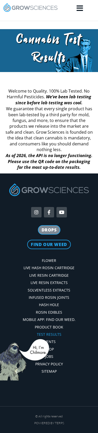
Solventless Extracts (49, 290)
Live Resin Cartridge (49, 275)
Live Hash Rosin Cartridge (49, 267)
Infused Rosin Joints (49, 297)
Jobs (49, 356)
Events (49, 341)
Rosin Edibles (49, 312)
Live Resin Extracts (49, 282)
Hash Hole (49, 304)
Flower (49, 260)
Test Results (49, 334)
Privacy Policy (49, 363)
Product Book (49, 327)
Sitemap (49, 371)
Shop (49, 349)
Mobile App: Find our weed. (49, 319)
